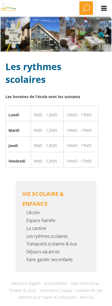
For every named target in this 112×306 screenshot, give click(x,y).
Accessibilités (56, 283)
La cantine (36, 228)
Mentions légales (26, 283)
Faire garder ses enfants (49, 260)
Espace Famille (40, 220)
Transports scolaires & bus (51, 244)
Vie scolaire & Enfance (43, 198)
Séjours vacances (43, 252)
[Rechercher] (86, 8)
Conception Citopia (56, 290)
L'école (32, 213)
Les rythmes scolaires (47, 236)
